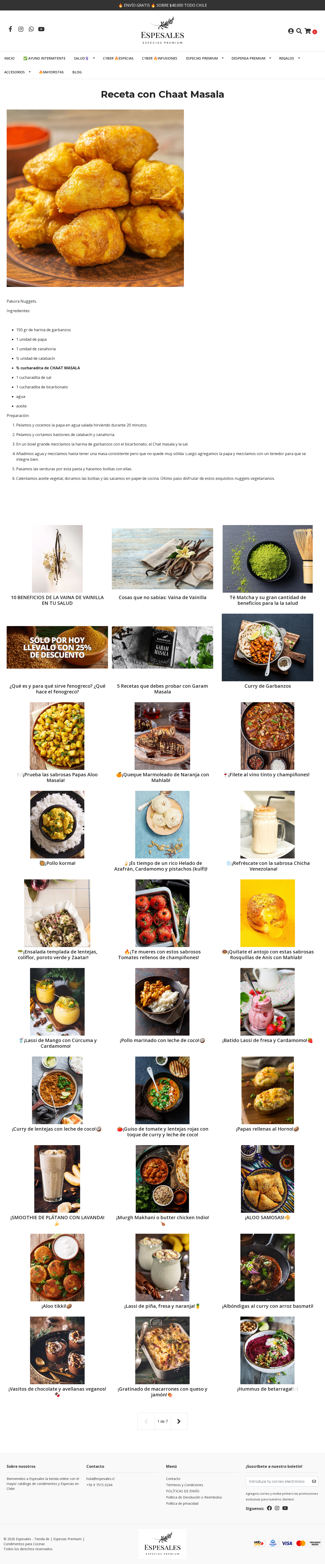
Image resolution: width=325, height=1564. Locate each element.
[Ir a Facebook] (10, 29)
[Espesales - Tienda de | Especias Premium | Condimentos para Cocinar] (162, 30)
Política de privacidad (182, 1503)
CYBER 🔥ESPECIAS (118, 58)
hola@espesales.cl (100, 1478)
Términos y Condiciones (184, 1485)
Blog (77, 72)
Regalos (286, 58)
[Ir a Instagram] (20, 29)
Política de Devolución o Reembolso (194, 1497)
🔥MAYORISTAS (51, 72)
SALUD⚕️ (81, 58)
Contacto (173, 1478)
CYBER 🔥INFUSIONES (159, 58)
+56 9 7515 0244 (99, 1485)
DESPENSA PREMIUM (248, 58)
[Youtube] (41, 29)
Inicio (9, 58)
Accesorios (14, 72)
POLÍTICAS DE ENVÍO (182, 1491)
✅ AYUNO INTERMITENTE (44, 58)
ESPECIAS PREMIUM (202, 58)
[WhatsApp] (31, 29)
